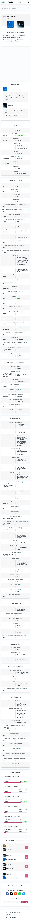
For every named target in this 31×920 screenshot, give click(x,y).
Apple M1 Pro (9, 868)
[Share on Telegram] (23, 893)
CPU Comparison (11, 7)
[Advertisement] (15, 63)
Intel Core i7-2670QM (12, 878)
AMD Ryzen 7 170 (11, 846)
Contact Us (13, 915)
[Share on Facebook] (7, 893)
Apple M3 (10, 105)
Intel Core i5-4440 (11, 859)
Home (3, 7)
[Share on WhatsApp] (19, 893)
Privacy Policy (13, 917)
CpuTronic (8, 2)
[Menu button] (28, 2)
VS (26, 847)
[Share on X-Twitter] (11, 893)
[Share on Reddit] (15, 893)
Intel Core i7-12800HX (14, 89)
